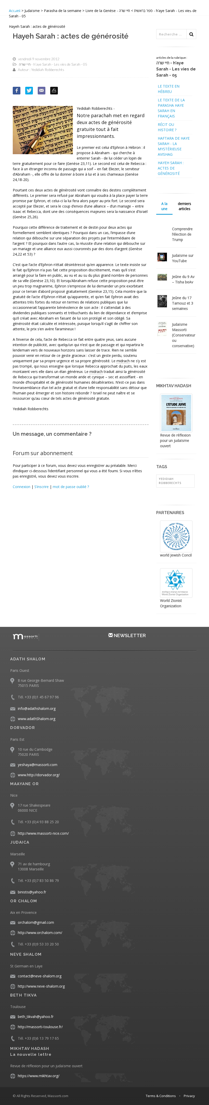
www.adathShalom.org (36, 718)
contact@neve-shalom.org (39, 976)
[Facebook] (16, 90)
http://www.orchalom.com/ (40, 932)
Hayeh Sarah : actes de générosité (171, 168)
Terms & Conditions (161, 1096)
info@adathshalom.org (37, 708)
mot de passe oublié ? (71, 486)
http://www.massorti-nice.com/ (43, 833)
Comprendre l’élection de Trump (182, 234)
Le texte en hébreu (168, 89)
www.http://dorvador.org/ (39, 774)
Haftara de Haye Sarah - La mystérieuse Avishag (174, 146)
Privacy (189, 1096)
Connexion (21, 486)
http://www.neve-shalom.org (41, 986)
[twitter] (29, 90)
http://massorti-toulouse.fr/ (40, 1026)
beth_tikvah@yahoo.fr (36, 1016)
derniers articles (184, 206)
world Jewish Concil (176, 555)
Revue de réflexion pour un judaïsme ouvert (175, 440)
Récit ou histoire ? (167, 127)
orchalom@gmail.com (36, 922)
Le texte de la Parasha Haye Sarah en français (171, 108)
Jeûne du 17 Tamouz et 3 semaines (182, 303)
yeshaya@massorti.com (37, 764)
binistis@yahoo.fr (32, 892)
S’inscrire (41, 486)
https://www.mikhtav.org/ (38, 1075)
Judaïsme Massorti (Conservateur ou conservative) (183, 335)
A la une (164, 206)
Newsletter (129, 635)
